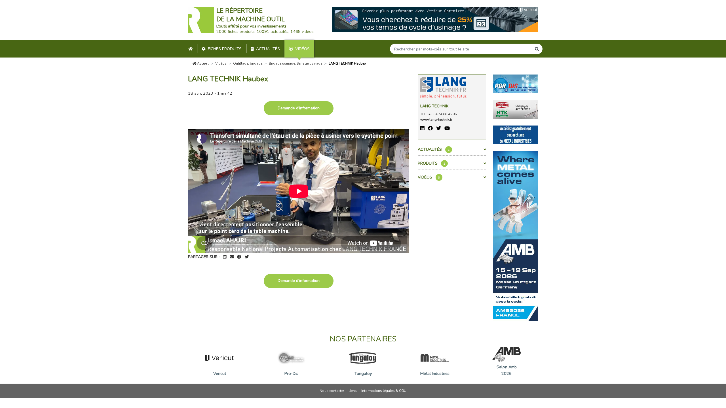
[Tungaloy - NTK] (515, 109)
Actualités (268, 49)
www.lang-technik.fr (436, 119)
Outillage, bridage (247, 63)
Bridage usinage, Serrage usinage (295, 63)
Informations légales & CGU (383, 390)
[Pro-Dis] (515, 83)
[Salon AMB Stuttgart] (515, 235)
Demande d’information (299, 108)
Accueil (202, 63)
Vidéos (302, 49)
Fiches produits (225, 49)
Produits (431, 163)
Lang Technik (434, 106)
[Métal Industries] (515, 134)
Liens (353, 390)
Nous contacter (332, 390)
